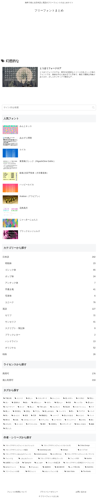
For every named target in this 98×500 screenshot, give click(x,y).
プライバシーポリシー (49, 492)
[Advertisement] (49, 36)
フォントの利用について (17, 492)
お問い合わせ (81, 492)
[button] (93, 107)
